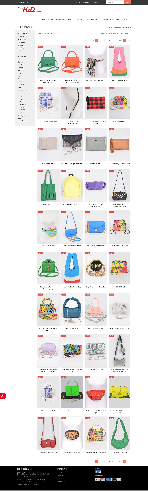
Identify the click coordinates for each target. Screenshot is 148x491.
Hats (19, 76)
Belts (19, 53)
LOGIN (79, 2)
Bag (21, 96)
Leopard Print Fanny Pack (72, 452)
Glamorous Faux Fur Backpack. (72, 204)
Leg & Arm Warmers (24, 121)
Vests (20, 51)
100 (129, 40)
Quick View (47, 62)
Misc (19, 87)
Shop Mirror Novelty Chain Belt (96, 287)
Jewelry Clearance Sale (24, 117)
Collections (21, 84)
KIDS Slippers (22, 39)
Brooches (21, 45)
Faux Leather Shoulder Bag (72, 245)
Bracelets (21, 67)
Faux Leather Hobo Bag (119, 452)
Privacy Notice (60, 481)
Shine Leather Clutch (48, 163)
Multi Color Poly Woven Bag (119, 80)
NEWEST (127, 33)
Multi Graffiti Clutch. (119, 121)
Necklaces (21, 65)
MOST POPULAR (113, 33)
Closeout (21, 36)
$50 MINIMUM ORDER (24, 2)
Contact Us (59, 475)
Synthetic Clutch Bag (72, 328)
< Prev (85, 40)
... (106, 40)
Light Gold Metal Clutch (95, 328)
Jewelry (22, 112)
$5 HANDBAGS (127, 27)
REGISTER (88, 2)
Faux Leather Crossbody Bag (48, 452)
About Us (59, 472)
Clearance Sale (117, 27)
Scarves (20, 73)
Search (128, 2)
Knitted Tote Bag (48, 204)
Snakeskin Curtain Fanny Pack (96, 80)
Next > (111, 40)
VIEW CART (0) (99, 2)
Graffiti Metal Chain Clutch (119, 245)
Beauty (20, 82)
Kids (19, 59)
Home (110, 27)
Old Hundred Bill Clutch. (95, 369)
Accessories (22, 56)
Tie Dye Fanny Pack (48, 245)
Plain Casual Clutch (96, 163)
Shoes (20, 79)
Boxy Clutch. (72, 411)
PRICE (121, 33)
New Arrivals (22, 42)
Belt (21, 99)
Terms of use (60, 478)
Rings (20, 70)
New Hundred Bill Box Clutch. (48, 121)
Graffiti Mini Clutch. (119, 287)
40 (124, 40)
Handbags (21, 48)
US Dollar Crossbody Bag (48, 411)
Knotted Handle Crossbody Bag (119, 328)
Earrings (20, 62)
